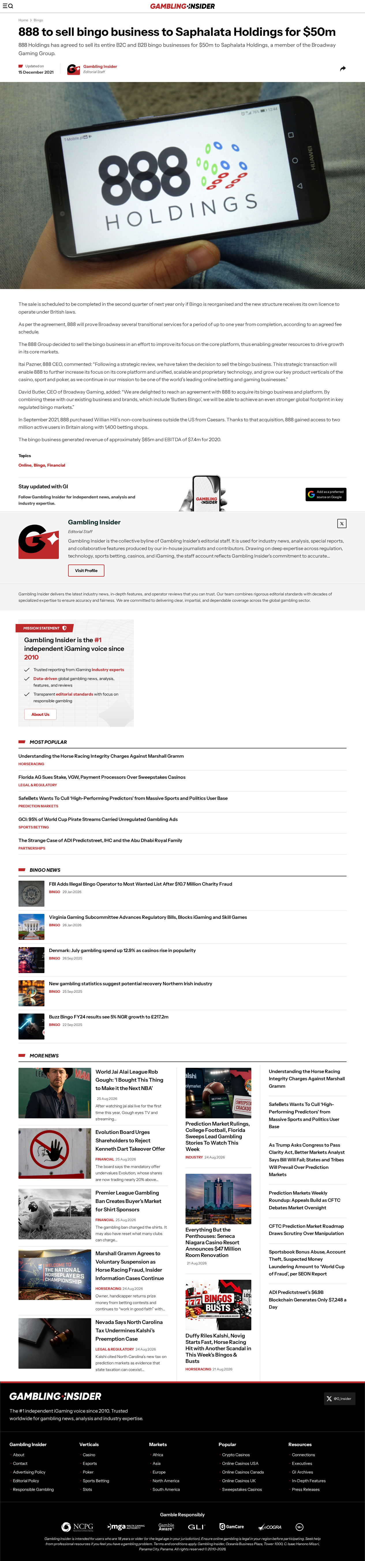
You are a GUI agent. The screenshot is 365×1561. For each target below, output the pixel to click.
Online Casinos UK (239, 1480)
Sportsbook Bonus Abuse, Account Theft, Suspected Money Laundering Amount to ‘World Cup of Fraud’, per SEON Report (307, 1263)
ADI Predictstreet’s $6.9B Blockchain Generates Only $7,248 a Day (308, 1299)
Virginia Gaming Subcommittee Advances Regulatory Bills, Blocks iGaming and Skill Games (148, 917)
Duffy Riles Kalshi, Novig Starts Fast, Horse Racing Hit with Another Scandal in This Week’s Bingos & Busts (218, 1348)
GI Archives (302, 1472)
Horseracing (31, 764)
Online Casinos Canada (243, 1472)
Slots (87, 1489)
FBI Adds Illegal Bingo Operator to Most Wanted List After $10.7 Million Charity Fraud (140, 884)
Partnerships (31, 848)
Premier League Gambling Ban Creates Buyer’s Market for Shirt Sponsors (128, 1201)
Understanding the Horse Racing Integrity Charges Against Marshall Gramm (101, 756)
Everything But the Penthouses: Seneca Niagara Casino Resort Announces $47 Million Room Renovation (213, 1242)
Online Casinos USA (240, 1463)
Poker (88, 1472)
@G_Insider (342, 1398)
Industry (194, 1157)
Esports (90, 1463)
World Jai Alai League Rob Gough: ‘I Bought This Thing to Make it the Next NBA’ (129, 1080)
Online (24, 465)
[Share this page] (343, 68)
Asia (156, 1463)
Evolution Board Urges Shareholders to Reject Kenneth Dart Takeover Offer (130, 1140)
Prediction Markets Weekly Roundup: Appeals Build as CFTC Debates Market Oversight (304, 1200)
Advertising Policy (29, 1472)
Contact (20, 1463)
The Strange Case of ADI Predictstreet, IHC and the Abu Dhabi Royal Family (100, 840)
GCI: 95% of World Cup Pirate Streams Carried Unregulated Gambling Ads (98, 819)
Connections (303, 1454)
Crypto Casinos (236, 1454)
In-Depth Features (309, 1480)
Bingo (38, 20)
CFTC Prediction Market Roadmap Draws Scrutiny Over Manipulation (306, 1229)
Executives (302, 1463)
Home (23, 20)
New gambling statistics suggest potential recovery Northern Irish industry (130, 983)
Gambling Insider (100, 66)
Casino (89, 1454)
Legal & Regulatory (37, 785)
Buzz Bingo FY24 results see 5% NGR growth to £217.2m (109, 1017)
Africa (158, 1454)
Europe (159, 1472)
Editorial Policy (26, 1480)
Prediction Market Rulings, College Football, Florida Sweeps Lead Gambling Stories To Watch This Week (218, 1136)
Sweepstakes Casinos (242, 1489)
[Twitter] (342, 523)
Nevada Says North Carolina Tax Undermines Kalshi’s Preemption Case (129, 1330)
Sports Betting (33, 827)
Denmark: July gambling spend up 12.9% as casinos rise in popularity (122, 950)
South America (166, 1489)
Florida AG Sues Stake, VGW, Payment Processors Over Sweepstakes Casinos (102, 777)
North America (166, 1480)
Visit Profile (86, 570)
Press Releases (306, 1489)
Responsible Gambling (33, 1489)
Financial (56, 465)
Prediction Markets (38, 806)
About (18, 1454)
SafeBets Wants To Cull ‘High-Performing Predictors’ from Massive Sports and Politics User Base (123, 798)
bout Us (40, 714)
